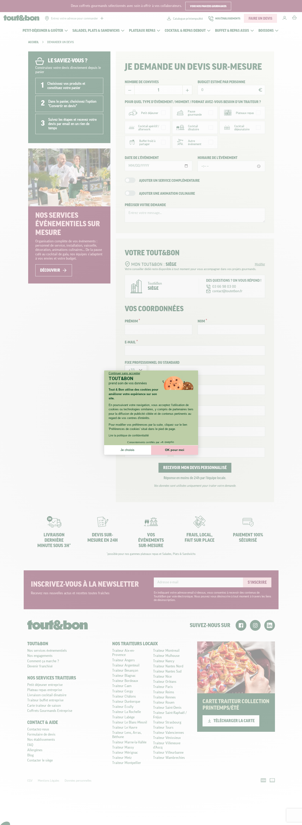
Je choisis (127, 450)
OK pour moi (174, 450)
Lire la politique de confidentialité (129, 435)
